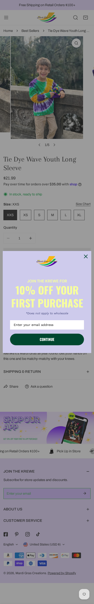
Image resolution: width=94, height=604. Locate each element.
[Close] (85, 256)
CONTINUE (47, 339)
